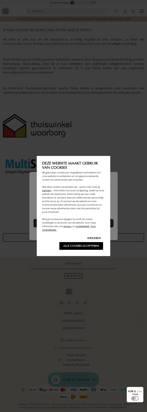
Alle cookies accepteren (81, 246)
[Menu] (141, 389)
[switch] (135, 398)
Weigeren (94, 238)
